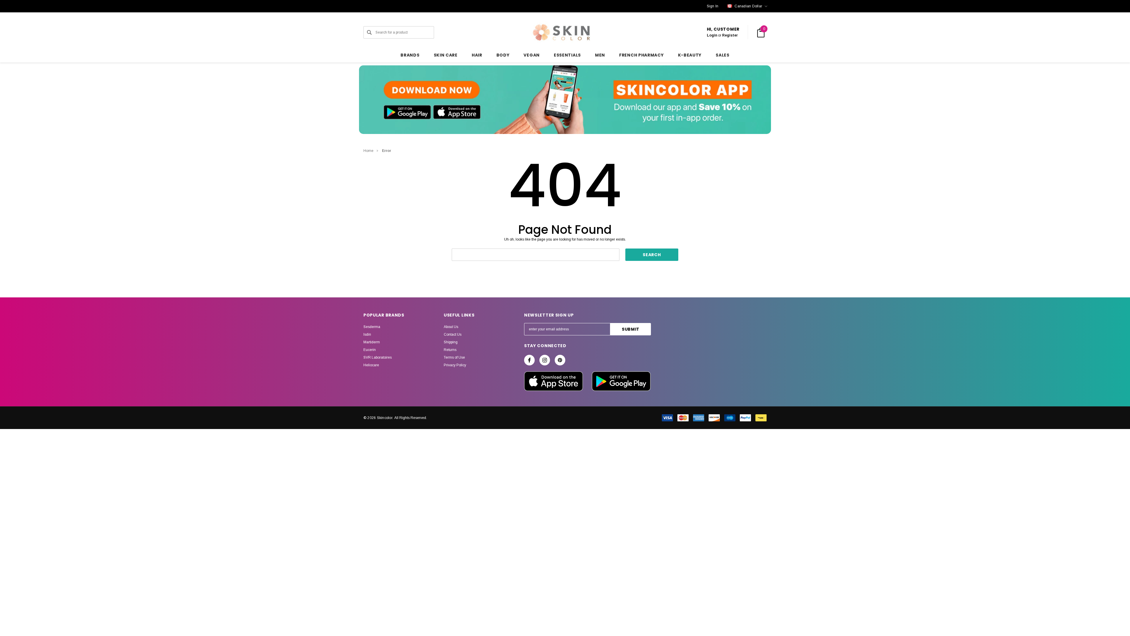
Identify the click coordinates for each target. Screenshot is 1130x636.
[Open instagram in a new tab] (544, 360)
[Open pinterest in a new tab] (560, 360)
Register (730, 35)
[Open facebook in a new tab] (529, 360)
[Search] (369, 32)
